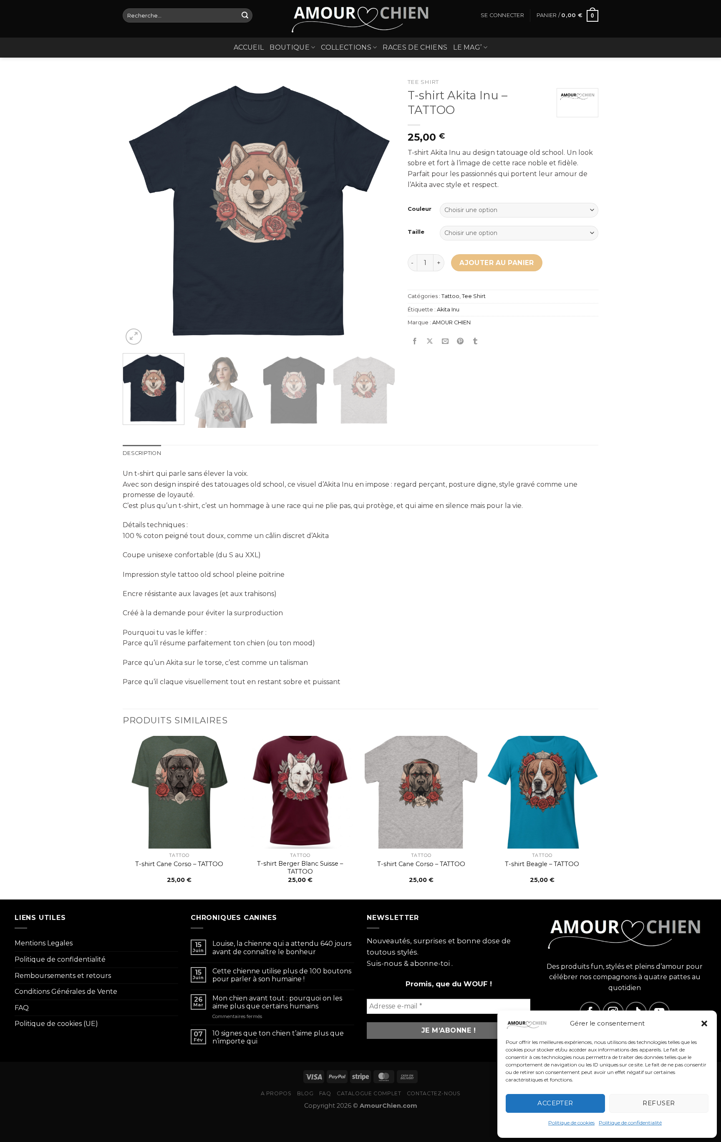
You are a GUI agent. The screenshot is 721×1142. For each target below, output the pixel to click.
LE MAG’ (467, 47)
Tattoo (450, 296)
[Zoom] (134, 336)
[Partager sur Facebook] (415, 342)
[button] (704, 1023)
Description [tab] (142, 453)
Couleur (419, 209)
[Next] (378, 210)
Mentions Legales (44, 943)
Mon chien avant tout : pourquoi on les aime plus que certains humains (277, 1002)
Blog (305, 1093)
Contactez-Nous (434, 1093)
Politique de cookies (571, 1122)
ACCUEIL (249, 47)
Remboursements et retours (63, 976)
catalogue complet (369, 1093)
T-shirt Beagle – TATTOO (542, 864)
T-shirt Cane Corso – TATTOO (179, 864)
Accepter (555, 1103)
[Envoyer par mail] (445, 342)
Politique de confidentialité (630, 1122)
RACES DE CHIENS (415, 47)
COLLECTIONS (346, 47)
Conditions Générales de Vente (66, 991)
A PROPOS (276, 1093)
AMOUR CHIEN (451, 322)
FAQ (22, 1008)
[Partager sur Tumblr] (475, 342)
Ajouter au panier (496, 263)
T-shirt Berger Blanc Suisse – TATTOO (300, 867)
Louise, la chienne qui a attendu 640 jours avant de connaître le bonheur (281, 947)
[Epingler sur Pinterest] (460, 342)
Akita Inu (448, 309)
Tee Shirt (423, 81)
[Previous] (138, 210)
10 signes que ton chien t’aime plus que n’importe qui (278, 1037)
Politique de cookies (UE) (56, 1024)
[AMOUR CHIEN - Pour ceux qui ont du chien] (360, 19)
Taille (416, 232)
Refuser (659, 1103)
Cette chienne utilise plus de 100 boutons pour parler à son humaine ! (281, 975)
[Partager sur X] (430, 342)
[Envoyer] (245, 15)
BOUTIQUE (290, 47)
